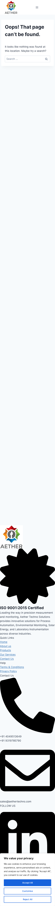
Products (5, 650)
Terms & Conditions (12, 667)
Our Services (8, 654)
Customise (27, 891)
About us (5, 646)
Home (3, 642)
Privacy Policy (8, 671)
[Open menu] (37, 7)
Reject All (27, 899)
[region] (27, 879)
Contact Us (7, 658)
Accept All (27, 882)
